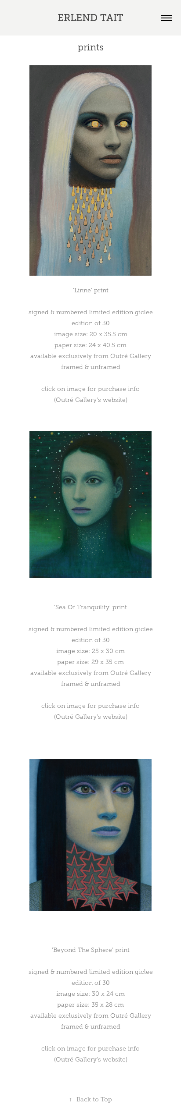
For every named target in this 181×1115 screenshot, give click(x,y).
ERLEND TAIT (90, 17)
